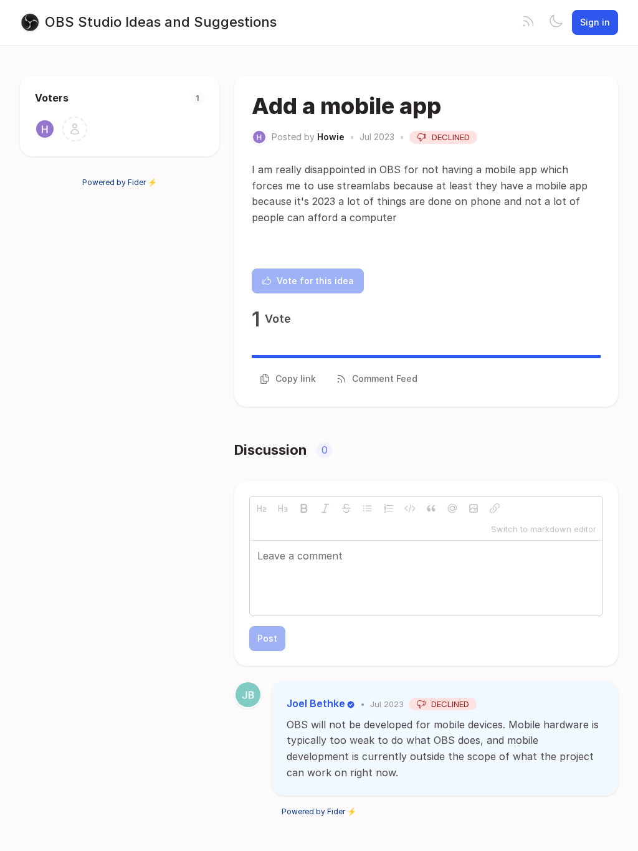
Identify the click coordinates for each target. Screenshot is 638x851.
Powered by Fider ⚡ (119, 182)
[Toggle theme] (556, 22)
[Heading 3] (283, 508)
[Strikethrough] (346, 508)
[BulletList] (367, 508)
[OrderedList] (388, 508)
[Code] (410, 508)
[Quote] (431, 508)
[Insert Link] (494, 508)
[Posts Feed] (528, 22)
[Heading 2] (261, 508)
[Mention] (452, 508)
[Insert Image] (473, 508)
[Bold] (304, 508)
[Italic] (325, 508)
